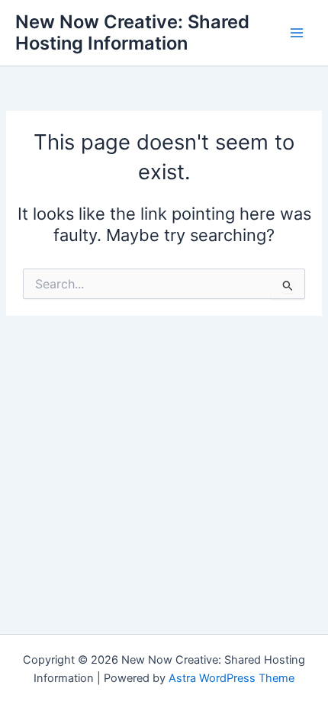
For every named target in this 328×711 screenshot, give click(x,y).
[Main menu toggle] (297, 33)
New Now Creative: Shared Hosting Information (132, 32)
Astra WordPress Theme (231, 678)
